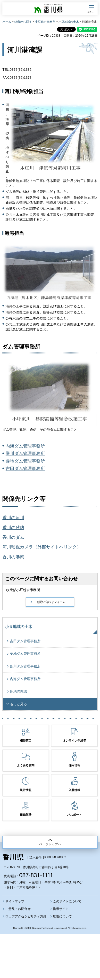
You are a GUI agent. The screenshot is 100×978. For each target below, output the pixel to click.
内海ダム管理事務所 (25, 446)
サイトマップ (14, 901)
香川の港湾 (13, 557)
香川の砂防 (13, 527)
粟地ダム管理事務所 (25, 461)
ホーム (6, 21)
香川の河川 (13, 517)
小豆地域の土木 (68, 21)
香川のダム (13, 537)
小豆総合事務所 (45, 21)
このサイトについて (67, 901)
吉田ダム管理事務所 (25, 468)
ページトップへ (50, 844)
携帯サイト (61, 909)
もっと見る (18, 704)
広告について (62, 916)
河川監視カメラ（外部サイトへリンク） (41, 547)
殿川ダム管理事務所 (25, 453)
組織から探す (23, 21)
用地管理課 (18, 691)
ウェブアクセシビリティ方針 (25, 916)
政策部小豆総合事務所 (23, 590)
